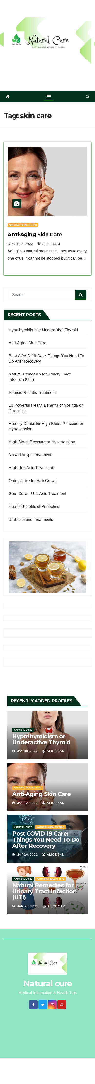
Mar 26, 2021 (27, 906)
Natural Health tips (23, 225)
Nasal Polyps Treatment (30, 455)
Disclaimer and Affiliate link (46, 1048)
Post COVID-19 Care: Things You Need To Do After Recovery (45, 839)
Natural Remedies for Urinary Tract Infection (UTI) (44, 891)
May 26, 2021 (27, 854)
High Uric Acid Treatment (31, 468)
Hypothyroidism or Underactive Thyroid (43, 330)
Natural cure (47, 72)
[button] (87, 96)
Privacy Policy (34, 1041)
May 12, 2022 (22, 244)
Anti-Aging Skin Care (35, 234)
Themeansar (47, 1034)
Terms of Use (58, 1041)
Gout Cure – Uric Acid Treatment (37, 494)
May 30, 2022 (27, 751)
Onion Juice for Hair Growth (33, 481)
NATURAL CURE (23, 730)
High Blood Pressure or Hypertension (42, 442)
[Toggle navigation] (48, 96)
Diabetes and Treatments (31, 519)
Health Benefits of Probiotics (34, 506)
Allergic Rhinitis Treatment (32, 392)
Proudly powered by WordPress (33, 1028)
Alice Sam (51, 244)
